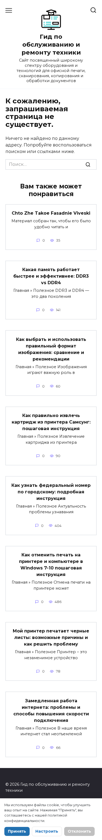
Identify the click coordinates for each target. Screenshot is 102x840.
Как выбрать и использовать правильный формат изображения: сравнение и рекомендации (51, 349)
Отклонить (79, 831)
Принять (17, 831)
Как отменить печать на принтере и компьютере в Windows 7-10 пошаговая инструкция (51, 564)
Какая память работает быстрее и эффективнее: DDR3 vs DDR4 (51, 276)
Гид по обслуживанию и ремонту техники (51, 44)
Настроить (46, 831)
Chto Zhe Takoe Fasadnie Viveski (51, 213)
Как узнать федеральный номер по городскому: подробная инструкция (51, 491)
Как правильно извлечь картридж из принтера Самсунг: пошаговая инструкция (51, 422)
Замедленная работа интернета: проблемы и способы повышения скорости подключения (51, 710)
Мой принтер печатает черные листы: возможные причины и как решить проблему (51, 637)
